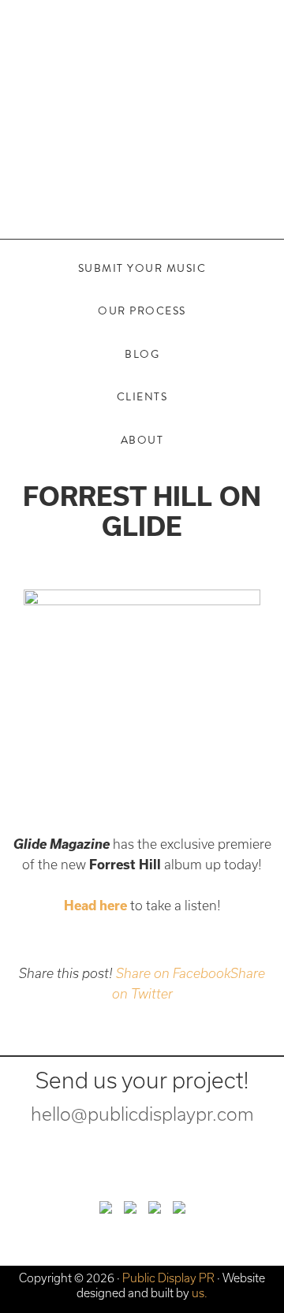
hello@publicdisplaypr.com (142, 1114)
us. (199, 1293)
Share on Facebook (173, 973)
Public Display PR (142, 98)
